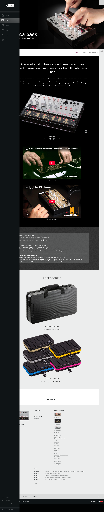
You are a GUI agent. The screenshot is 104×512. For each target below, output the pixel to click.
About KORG (9, 509)
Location (8, 500)
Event (35, 412)
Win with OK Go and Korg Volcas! (53, 473)
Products (8, 20)
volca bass (35, 496)
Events (7, 30)
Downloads (36, 418)
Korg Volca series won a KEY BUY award (55, 479)
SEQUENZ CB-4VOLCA (52, 326)
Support (8, 35)
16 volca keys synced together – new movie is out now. (58, 477)
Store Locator (9, 40)
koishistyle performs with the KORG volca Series (56, 475)
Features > (52, 399)
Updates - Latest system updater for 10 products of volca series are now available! (64, 471)
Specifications (93, 52)
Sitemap (100, 497)
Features (8, 25)
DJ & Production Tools (25, 496)
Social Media (9, 504)
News (7, 497)
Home (7, 15)
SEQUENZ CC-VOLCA (52, 378)
